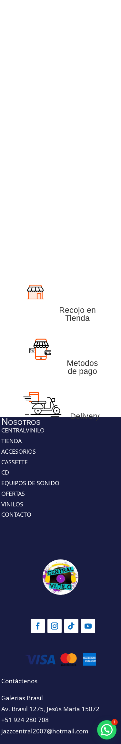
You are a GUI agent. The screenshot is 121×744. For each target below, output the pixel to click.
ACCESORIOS (18, 451)
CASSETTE (14, 462)
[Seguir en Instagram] (54, 626)
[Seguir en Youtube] (88, 626)
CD (5, 472)
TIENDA (11, 441)
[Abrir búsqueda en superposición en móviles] (60, 138)
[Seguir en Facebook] (38, 626)
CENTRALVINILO (23, 430)
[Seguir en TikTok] (71, 626)
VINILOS (12, 504)
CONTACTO (16, 514)
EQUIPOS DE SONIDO (30, 483)
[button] (106, 729)
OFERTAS (13, 493)
